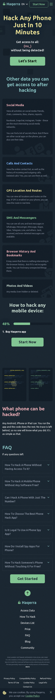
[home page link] (11, 4)
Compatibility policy (27, 680)
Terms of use (13, 684)
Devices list (27, 624)
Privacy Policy (9, 680)
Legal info (43, 684)
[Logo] (27, 604)
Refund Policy (45, 680)
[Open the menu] (51, 4)
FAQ (27, 636)
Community (27, 649)
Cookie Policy (32, 696)
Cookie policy (28, 684)
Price (28, 630)
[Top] (27, 594)
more (28, 668)
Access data (28, 611)
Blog (27, 642)
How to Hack (27, 618)
